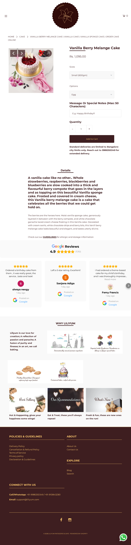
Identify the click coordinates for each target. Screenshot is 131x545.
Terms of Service (17, 452)
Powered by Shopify (79, 533)
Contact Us (72, 449)
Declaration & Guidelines (22, 459)
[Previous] (13, 53)
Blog (69, 470)
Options (73, 86)
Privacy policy (16, 456)
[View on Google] (21, 277)
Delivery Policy (17, 446)
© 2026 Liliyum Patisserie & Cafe (56, 533)
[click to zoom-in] (48, 53)
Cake (22, 36)
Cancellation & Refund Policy (24, 449)
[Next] (21, 53)
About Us (71, 446)
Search (70, 473)
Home (11, 36)
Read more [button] (65, 279)
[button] (2, 285)
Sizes (72, 66)
